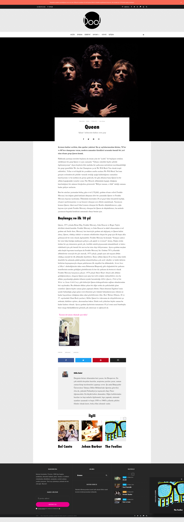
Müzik (72, 35)
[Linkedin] (143, 6)
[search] (106, 475)
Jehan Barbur (92, 446)
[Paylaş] (83, 139)
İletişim (111, 35)
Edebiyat (87, 35)
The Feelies (113, 446)
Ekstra (124, 477)
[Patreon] (140, 6)
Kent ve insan (126, 502)
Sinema (79, 35)
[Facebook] (131, 6)
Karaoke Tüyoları (127, 494)
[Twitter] (134, 6)
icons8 (91, 489)
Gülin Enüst (82, 121)
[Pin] (93, 139)
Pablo (102, 489)
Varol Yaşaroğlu (127, 487)
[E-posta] (98, 139)
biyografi (68, 352)
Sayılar (95, 35)
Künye (104, 35)
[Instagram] (137, 6)
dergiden (76, 352)
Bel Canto (65, 446)
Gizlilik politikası (41, 508)
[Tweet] (88, 139)
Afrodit (125, 480)
